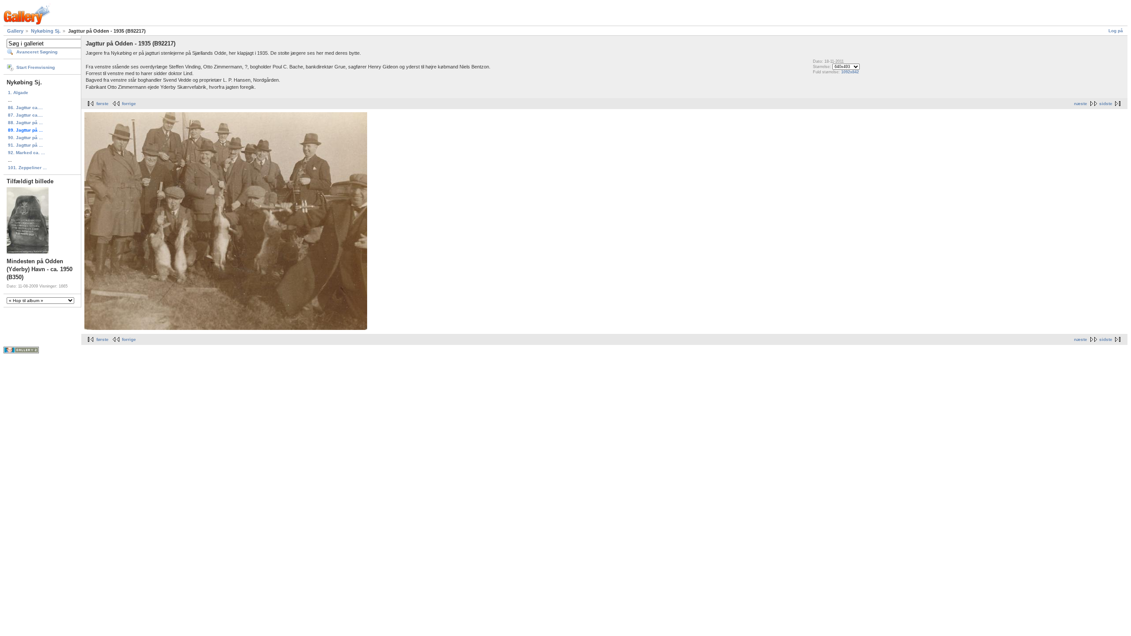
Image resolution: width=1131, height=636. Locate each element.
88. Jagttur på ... (25, 122)
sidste (1105, 103)
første (102, 103)
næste (1080, 103)
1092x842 (850, 72)
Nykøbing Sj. (46, 31)
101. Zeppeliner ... (27, 167)
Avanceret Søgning (36, 51)
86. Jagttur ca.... (25, 107)
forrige (129, 103)
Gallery (15, 31)
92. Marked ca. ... (26, 152)
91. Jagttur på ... (25, 145)
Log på (1115, 30)
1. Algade (18, 92)
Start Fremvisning (35, 67)
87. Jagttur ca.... (25, 115)
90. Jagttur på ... (25, 137)
